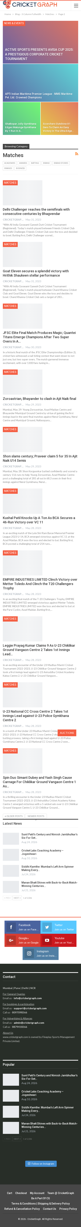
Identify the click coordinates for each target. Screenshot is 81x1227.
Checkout (21, 1193)
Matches (10, 182)
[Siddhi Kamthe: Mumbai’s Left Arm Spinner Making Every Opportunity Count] (11, 871)
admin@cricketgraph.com (29, 1022)
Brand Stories (61, 163)
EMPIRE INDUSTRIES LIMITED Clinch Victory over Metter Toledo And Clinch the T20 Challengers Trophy (40, 584)
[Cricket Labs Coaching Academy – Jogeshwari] (11, 855)
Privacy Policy (68, 1208)
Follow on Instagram (43, 1163)
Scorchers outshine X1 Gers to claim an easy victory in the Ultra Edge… (58, 127)
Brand (46, 163)
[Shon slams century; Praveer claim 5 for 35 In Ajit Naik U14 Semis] (22, 439)
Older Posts (14, 816)
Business (20, 168)
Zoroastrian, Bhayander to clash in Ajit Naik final (39, 399)
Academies (9, 163)
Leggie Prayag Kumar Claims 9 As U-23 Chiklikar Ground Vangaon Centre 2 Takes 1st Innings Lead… (39, 649)
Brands (8, 168)
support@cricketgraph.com (30, 1008)
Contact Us (49, 1208)
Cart (9, 1193)
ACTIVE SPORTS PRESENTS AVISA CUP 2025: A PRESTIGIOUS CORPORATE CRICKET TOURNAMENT (39, 54)
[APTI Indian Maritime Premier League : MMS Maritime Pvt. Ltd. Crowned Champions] (40, 83)
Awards (23, 163)
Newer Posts (36, 816)
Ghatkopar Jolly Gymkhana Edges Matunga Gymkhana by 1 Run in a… (20, 127)
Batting (35, 163)
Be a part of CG (40, 1198)
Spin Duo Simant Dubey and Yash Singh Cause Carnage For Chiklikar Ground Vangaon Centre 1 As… (39, 782)
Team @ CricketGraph (60, 1193)
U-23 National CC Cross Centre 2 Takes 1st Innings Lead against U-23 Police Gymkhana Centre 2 (36, 715)
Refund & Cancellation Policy (22, 1208)
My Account (37, 1193)
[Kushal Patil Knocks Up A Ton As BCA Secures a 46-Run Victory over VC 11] (22, 501)
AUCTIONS (67, 732)
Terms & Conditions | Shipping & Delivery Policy (40, 1203)
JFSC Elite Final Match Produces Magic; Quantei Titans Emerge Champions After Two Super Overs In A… (39, 337)
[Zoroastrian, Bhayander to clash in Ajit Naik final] (22, 382)
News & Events (14, 23)
